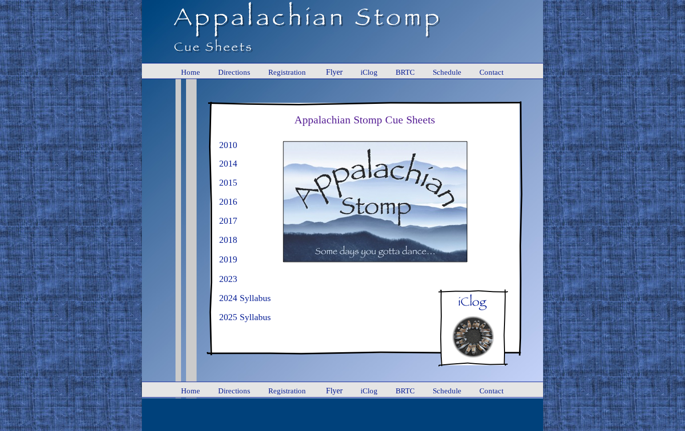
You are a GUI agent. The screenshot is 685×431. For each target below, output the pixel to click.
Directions (234, 72)
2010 (228, 145)
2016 (228, 202)
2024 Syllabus (245, 298)
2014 (228, 164)
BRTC (405, 72)
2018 (228, 240)
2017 (228, 221)
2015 (228, 183)
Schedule (447, 72)
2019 (228, 259)
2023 (228, 279)
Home (190, 72)
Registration (287, 72)
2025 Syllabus (245, 317)
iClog (369, 72)
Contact (491, 72)
